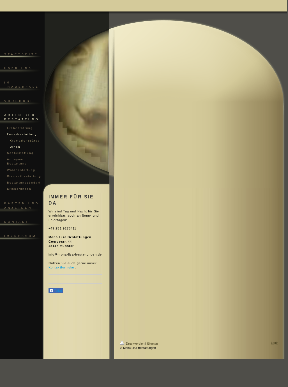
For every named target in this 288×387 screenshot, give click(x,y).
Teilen (57, 290)
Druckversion (135, 343)
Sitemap (152, 343)
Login (274, 342)
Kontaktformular (62, 267)
